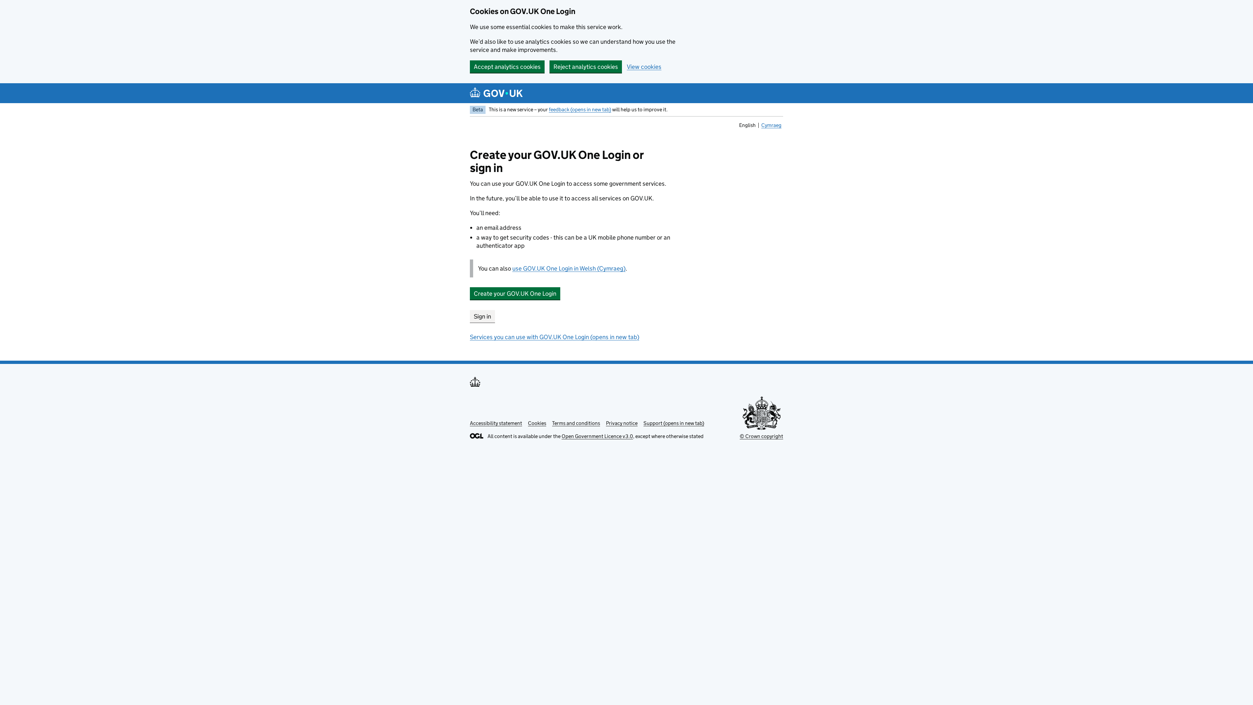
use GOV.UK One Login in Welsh (569, 268)
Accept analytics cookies (507, 66)
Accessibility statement (496, 423)
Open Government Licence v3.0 (597, 436)
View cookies (644, 67)
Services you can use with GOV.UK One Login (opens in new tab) (554, 337)
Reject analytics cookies (585, 66)
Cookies (537, 423)
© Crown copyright (761, 436)
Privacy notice (622, 423)
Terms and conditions (576, 423)
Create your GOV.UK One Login (515, 293)
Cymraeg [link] (772, 126)
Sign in (482, 316)
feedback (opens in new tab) (580, 109)
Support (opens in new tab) (673, 423)
